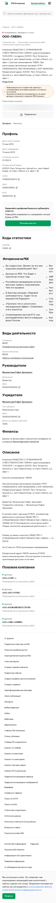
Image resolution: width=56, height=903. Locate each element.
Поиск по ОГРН (11, 798)
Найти (48, 13)
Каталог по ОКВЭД (12, 747)
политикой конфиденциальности (26, 889)
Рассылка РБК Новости (14, 849)
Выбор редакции (11, 707)
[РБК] (6, 3)
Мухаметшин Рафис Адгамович (17, 372)
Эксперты (8, 701)
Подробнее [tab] (7, 82)
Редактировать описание (12, 100)
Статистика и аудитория (15, 809)
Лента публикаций (12, 695)
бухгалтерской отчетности (26, 442)
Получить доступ (28, 223)
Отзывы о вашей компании (16, 666)
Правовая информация (14, 861)
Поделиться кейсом (13, 672)
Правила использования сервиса (18, 776)
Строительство (8, 42)
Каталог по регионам (13, 753)
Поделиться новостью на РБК (17, 643)
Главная (5, 26)
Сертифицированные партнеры (18, 689)
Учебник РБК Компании (14, 730)
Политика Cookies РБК (14, 832)
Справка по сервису (13, 792)
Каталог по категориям (14, 759)
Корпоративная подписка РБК (17, 655)
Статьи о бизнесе (11, 736)
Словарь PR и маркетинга (15, 741)
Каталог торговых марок (15, 764)
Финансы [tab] (17, 124)
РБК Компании (18, 3)
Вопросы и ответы (12, 827)
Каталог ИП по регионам (15, 770)
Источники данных (12, 815)
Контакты (8, 787)
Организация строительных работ (31, 42)
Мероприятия (10, 724)
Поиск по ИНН (10, 804)
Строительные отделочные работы (16, 44)
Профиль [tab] (6, 124)
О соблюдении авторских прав (18, 866)
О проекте (8, 638)
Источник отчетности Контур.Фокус (20, 821)
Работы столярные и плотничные (18, 357)
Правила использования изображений (21, 782)
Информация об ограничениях (18, 855)
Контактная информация (15, 843)
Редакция (34, 843)
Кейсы (7, 713)
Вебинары (8, 718)
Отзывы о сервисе (12, 684)
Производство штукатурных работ (18, 346)
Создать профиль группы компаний (19, 678)
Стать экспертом (11, 661)
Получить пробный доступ (15, 649)
